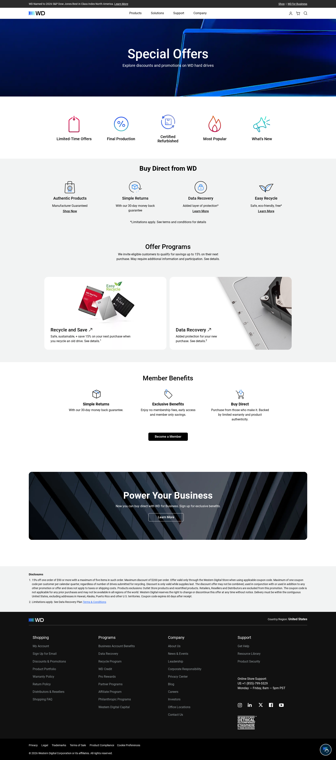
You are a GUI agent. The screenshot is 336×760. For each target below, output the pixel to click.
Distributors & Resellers (48, 692)
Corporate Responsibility (184, 669)
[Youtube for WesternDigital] (281, 705)
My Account (41, 646)
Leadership (175, 661)
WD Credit (105, 669)
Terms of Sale (78, 745)
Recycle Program (110, 661)
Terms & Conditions (94, 601)
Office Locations (179, 707)
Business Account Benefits (116, 646)
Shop (281, 3)
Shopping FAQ (42, 699)
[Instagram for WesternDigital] (240, 705)
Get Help (243, 646)
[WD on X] (260, 705)
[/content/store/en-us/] (37, 13)
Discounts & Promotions (49, 661)
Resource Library (249, 654)
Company (200, 13)
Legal (44, 745)
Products (135, 13)
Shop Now (70, 211)
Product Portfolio (44, 669)
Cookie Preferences (128, 745)
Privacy (33, 745)
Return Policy (42, 684)
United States (297, 619)
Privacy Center (178, 676)
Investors (174, 699)
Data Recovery (108, 654)
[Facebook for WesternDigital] (271, 705)
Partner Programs (110, 684)
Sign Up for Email (45, 654)
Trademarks (59, 745)
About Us (174, 646)
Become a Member (168, 436)
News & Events (178, 654)
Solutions (157, 13)
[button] (290, 14)
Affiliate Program (110, 692)
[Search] (305, 13)
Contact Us (175, 715)
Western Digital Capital (114, 707)
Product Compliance (102, 745)
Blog (171, 684)
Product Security (249, 661)
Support (178, 13)
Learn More (121, 3)
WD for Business (297, 3)
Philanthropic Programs (114, 699)
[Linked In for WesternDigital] (250, 705)
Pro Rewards (107, 676)
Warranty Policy (43, 676)
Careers (173, 692)
